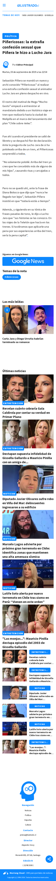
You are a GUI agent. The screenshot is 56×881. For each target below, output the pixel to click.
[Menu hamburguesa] (4, 5)
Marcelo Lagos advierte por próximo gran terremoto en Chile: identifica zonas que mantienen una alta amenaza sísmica (26, 550)
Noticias (9, 493)
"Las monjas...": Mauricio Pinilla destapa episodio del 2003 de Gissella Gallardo (25, 642)
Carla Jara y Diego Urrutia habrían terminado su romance (22, 340)
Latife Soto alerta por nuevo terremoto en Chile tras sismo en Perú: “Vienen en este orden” (25, 597)
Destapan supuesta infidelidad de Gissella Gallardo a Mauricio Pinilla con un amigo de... (27, 458)
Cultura (28, 825)
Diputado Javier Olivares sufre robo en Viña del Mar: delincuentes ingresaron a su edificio (28, 503)
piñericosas (12, 277)
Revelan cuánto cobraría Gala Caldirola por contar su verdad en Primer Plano (26, 412)
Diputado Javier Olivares (27, 15)
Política (11, 36)
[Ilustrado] (28, 5)
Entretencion (13, 403)
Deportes (28, 820)
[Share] (49, 859)
